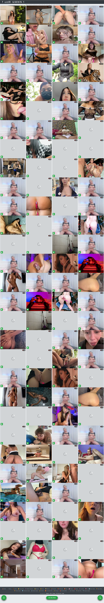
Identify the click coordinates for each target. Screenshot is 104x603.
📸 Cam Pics (79, 590)
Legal (63, 593)
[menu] (3, 597)
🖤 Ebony (9, 588)
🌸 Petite (71, 588)
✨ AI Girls (41, 590)
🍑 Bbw (65, 588)
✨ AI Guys (56, 590)
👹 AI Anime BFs (63, 590)
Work (51, 593)
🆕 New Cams (92, 588)
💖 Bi (86, 588)
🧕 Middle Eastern (29, 588)
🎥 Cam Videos (71, 590)
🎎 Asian (4, 588)
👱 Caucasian (21, 588)
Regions (47, 593)
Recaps (54, 593)
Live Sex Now (52, 597)
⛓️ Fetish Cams (34, 590)
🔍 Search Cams (86, 590)
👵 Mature (36, 588)
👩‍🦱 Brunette (53, 588)
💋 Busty (76, 588)
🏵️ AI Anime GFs (48, 590)
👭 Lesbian (81, 588)
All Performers (58, 593)
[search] (100, 597)
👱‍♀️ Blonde (47, 588)
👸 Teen (42, 588)
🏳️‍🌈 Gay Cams (99, 588)
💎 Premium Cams (26, 590)
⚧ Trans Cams (17, 590)
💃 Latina (15, 588)
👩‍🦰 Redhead (60, 588)
